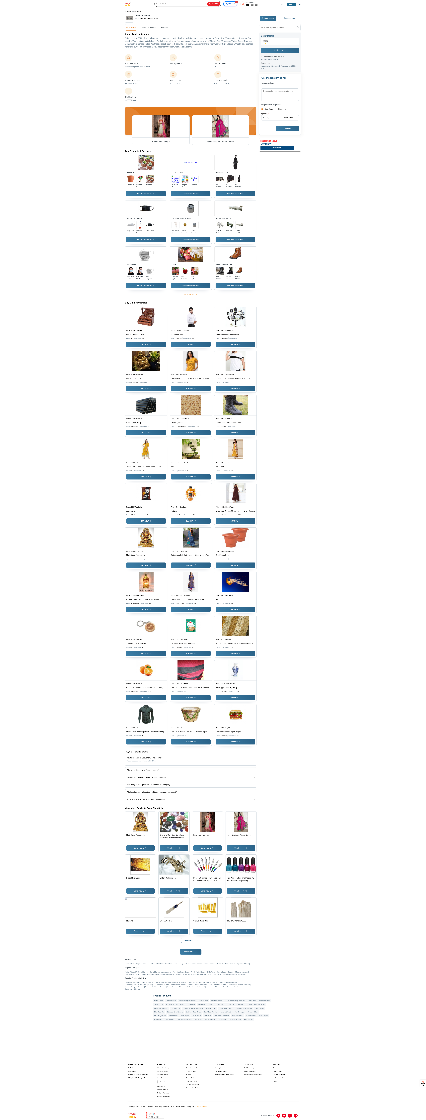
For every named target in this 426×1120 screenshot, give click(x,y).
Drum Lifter (252, 1000)
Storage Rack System (244, 1008)
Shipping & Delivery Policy (137, 1078)
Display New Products (222, 1068)
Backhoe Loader (216, 1000)
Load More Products (190, 940)
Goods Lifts (158, 1019)
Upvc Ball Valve (235, 1019)
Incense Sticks (251, 1016)
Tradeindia (128, 11)
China (136, 1106)
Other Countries (201, 1106)
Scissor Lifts (158, 1004)
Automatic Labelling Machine (193, 1008)
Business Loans (191, 1081)
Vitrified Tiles (169, 1019)
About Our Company (164, 1068)
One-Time (269, 109)
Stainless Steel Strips (193, 1012)
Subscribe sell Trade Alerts (253, 1074)
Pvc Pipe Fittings (210, 1019)
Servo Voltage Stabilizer (187, 1000)
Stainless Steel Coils (184, 1019)
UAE (172, 1106)
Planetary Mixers (160, 1016)
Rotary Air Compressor (217, 1004)
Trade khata (190, 1078)
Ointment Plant (253, 1012)
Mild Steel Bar (159, 1012)
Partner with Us (162, 1089)
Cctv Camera (196, 1016)
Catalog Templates (192, 1084)
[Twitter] (290, 1115)
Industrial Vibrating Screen (175, 1004)
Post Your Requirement (252, 1068)
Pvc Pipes (198, 1019)
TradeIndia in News (164, 1078)
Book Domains (191, 1071)
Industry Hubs (277, 1071)
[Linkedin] (284, 1115)
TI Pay (188, 1074)
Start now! (277, 148)
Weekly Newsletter (163, 1096)
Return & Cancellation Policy (138, 1074)
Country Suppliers (279, 1074)
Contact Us (161, 1086)
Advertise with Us (192, 1068)
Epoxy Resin (259, 1008)
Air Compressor (237, 1016)
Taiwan (142, 1106)
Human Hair (158, 1000)
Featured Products (279, 1078)
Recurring (282, 109)
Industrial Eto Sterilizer (235, 1004)
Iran (192, 1106)
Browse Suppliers (250, 1071)
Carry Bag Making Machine (235, 1000)
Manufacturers (278, 1068)
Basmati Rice (203, 1000)
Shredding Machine (161, 1008)
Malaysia (158, 1106)
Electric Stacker (264, 1000)
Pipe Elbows (248, 1019)
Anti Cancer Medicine (221, 1016)
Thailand (150, 1106)
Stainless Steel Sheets (175, 1012)
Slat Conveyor (239, 1012)
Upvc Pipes (223, 1019)
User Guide (132, 1071)
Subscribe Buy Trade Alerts (224, 1074)
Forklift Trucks (171, 1000)
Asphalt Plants (226, 1012)
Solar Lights (263, 1016)
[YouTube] (295, 1115)
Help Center (132, 1068)
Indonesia (166, 1106)
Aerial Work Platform (226, 1008)
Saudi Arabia (180, 1106)
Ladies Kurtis (173, 1016)
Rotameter (191, 1004)
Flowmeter (201, 1004)
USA (188, 1106)
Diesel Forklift (211, 1008)
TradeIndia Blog (162, 1074)
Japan (130, 1106)
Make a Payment (163, 1093)
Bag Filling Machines (211, 1012)
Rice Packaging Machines (256, 1004)
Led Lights (185, 1016)
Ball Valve (207, 1016)
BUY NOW (145, 344)
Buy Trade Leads (221, 1071)
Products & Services (148, 27)
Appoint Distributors (193, 1088)
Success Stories (162, 1071)
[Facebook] (278, 1115)
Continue (287, 128)
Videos (275, 1081)
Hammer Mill (175, 1008)
